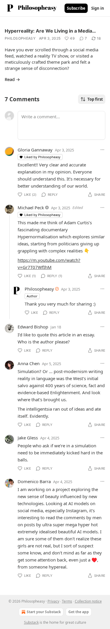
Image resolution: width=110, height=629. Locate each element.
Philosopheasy (20, 38)
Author (32, 296)
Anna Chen (29, 363)
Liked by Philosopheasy (42, 157)
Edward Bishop (33, 327)
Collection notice (88, 601)
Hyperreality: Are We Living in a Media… (50, 31)
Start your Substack (44, 611)
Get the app (78, 611)
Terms (67, 601)
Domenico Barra (34, 481)
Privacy (53, 601)
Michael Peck (31, 207)
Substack (31, 622)
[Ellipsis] (102, 149)
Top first (95, 99)
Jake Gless (28, 438)
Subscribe (76, 8)
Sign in (97, 8)
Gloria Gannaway (35, 150)
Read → (12, 79)
